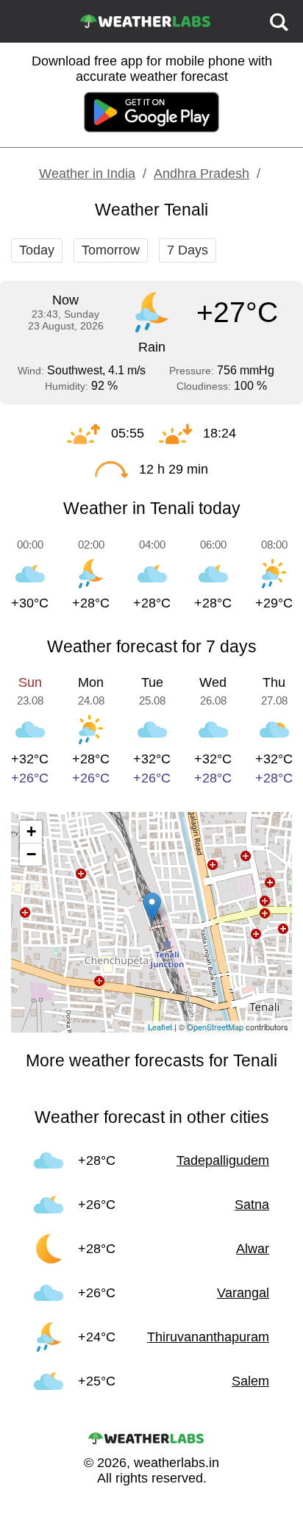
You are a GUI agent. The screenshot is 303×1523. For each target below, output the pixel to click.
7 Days (187, 250)
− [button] (31, 854)
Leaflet (160, 1026)
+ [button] (31, 831)
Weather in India (87, 173)
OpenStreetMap (215, 1026)
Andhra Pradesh (201, 173)
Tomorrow (111, 250)
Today (36, 250)
